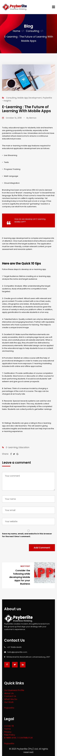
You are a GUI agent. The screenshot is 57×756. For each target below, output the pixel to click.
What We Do (10, 699)
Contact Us (10, 696)
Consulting (32, 31)
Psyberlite (9, 707)
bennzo (32, 117)
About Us (9, 693)
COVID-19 (9, 725)
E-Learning (12, 447)
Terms (7, 728)
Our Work (8, 702)
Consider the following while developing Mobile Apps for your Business (19, 577)
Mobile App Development (29, 97)
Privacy (7, 731)
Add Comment (42, 547)
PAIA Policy (9, 734)
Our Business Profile (14, 690)
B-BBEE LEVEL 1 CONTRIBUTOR (18, 737)
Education (24, 447)
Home (16, 31)
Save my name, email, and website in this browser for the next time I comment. (27, 535)
